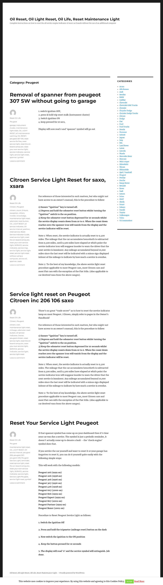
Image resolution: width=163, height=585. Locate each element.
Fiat (121, 121)
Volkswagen (124, 215)
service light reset (22, 155)
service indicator (16, 152)
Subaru (122, 207)
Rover (121, 188)
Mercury (122, 159)
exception (14, 213)
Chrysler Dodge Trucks (128, 113)
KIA (120, 143)
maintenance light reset (20, 218)
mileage (13, 330)
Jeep (121, 140)
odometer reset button (19, 221)
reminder (25, 461)
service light (15, 251)
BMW (121, 97)
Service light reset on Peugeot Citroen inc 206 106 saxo (50, 297)
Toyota (122, 213)
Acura (121, 87)
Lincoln (122, 151)
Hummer (123, 132)
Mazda (122, 154)
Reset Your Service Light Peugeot (54, 423)
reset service (15, 232)
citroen (13, 210)
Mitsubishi (123, 164)
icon (18, 325)
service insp (23, 248)
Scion (121, 196)
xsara (19, 261)
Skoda (121, 202)
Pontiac (122, 178)
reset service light (17, 237)
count (18, 210)
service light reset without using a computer (19, 256)
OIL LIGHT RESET (17, 224)
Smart (121, 204)
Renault (122, 186)
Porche (122, 180)
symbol (20, 157)
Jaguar (122, 137)
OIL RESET (22, 136)
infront (21, 213)
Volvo (121, 218)
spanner (13, 157)
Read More (139, 581)
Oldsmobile (124, 170)
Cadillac (122, 100)
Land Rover (124, 145)
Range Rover (124, 183)
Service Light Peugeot (19, 477)
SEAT (121, 199)
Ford (121, 124)
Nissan (122, 167)
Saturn (122, 194)
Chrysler (122, 108)
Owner (21, 335)
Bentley (122, 95)
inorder (13, 216)
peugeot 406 (15, 458)
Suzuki (122, 210)
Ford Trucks (124, 127)
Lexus (121, 148)
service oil (23, 259)
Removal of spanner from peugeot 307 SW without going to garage (55, 98)
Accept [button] (129, 581)
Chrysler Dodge (125, 111)
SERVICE (18, 245)
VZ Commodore (125, 221)
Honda (122, 129)
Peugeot (13, 122)
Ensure (25, 210)
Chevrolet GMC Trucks (128, 105)
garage (13, 125)
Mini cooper (124, 162)
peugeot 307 (19, 455)
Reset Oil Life (15, 118)
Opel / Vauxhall (125, 172)
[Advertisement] (81, 58)
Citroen (13, 207)
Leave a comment (17, 161)
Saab (121, 191)
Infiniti (122, 135)
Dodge (122, 119)
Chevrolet (123, 103)
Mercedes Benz (125, 156)
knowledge (21, 216)
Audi (121, 92)
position (26, 229)
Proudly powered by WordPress (72, 573)
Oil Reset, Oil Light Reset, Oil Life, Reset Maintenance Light (65, 19)
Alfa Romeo (124, 89)
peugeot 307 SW (17, 139)
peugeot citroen (16, 338)
